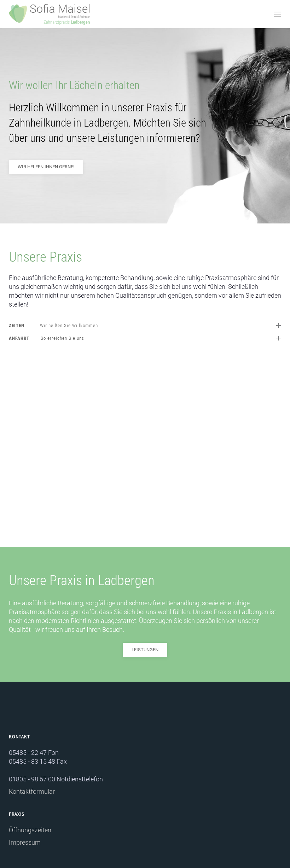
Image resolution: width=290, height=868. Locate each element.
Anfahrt (46, 338)
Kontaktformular (32, 791)
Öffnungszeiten (30, 830)
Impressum (25, 842)
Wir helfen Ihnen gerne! (46, 166)
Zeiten (53, 325)
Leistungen (145, 649)
